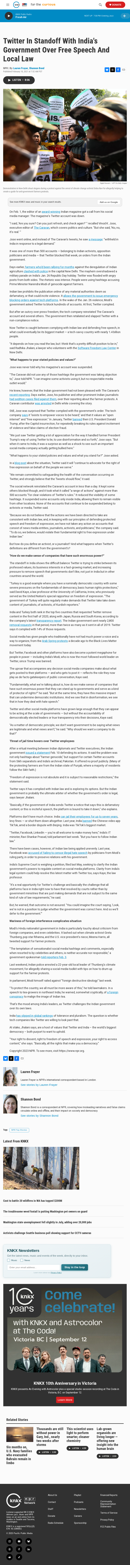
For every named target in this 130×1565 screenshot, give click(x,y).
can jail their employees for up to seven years (89, 816)
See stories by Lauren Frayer (39, 1084)
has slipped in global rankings (34, 1015)
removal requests (21, 625)
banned (77, 419)
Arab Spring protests (55, 641)
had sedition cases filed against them (33, 399)
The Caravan (41, 227)
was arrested (43, 403)
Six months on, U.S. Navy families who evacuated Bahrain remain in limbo (19, 1455)
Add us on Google (109, 202)
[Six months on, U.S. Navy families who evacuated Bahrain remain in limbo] (19, 1434)
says (25, 415)
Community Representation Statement (108, 1504)
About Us (52, 1495)
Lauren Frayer (20, 68)
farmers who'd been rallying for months (49, 267)
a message (96, 239)
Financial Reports (108, 1495)
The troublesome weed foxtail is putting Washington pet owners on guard (45, 1211)
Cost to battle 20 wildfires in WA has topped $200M (32, 1200)
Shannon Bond (36, 68)
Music (14, 1260)
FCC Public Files (108, 1527)
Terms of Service (108, 1513)
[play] (8, 16)
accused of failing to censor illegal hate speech (58, 852)
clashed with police (36, 271)
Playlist (77, 1495)
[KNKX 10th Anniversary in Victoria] (65, 1330)
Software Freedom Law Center (97, 348)
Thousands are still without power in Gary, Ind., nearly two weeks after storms (49, 1437)
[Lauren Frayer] (10, 1076)
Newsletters (80, 1509)
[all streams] (125, 16)
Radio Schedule (55, 1523)
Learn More (65, 1399)
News (27, 1260)
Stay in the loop (75, 1267)
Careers (78, 1516)
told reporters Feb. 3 (53, 957)
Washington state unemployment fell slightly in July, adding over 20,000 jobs (47, 1222)
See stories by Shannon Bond (39, 1115)
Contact (52, 1502)
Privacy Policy (56, 1273)
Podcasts (78, 1502)
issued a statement (38, 752)
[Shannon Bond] (10, 1104)
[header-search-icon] (100, 4)
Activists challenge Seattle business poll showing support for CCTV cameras (47, 1233)
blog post (20, 463)
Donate (116, 4)
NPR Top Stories (19, 1130)
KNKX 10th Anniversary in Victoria (65, 1383)
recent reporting (20, 394)
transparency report (48, 620)
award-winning (51, 211)
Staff (50, 1509)
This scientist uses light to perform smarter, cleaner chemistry (80, 1435)
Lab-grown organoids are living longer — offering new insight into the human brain (107, 1439)
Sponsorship (80, 1523)
